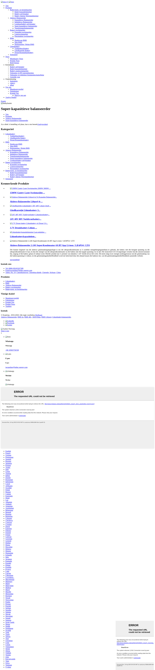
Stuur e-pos (5, 331)
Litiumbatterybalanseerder (61, 317)
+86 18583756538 (12, 350)
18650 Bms (36, 317)
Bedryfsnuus (14, 63)
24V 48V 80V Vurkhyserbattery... (25, 219)
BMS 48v (27, 317)
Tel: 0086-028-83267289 (14, 268)
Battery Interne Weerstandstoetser (26, 16)
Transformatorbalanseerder (24, 28)
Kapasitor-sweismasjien (23, 32)
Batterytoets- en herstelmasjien (21, 10)
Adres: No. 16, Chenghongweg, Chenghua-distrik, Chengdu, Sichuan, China (33, 272)
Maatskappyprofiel (16, 89)
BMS (12, 38)
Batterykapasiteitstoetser (23, 12)
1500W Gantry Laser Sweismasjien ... (27, 192)
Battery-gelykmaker (22, 14)
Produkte (8, 8)
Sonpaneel (13, 55)
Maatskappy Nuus (16, 59)
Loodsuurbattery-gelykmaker (25, 24)
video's (12, 83)
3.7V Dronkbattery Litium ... (23, 228)
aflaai (12, 85)
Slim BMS (18, 42)
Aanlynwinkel (42, 124)
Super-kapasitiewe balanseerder (26, 26)
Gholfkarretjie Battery (22, 50)
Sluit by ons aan (20, 95)
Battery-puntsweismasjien (19, 71)
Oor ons (8, 87)
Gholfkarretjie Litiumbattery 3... (25, 210)
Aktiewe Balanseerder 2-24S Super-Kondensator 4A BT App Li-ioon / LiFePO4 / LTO (50, 245)
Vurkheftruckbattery (22, 48)
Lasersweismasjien (21, 34)
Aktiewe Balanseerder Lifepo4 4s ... (26, 201)
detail (18, 260)
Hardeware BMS (21, 40)
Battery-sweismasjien (17, 30)
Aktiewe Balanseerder (18, 18)
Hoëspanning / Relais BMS (24, 44)
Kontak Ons (14, 93)
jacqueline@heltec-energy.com (16, 367)
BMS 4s (20, 317)
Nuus (7, 57)
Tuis (7, 6)
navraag (13, 260)
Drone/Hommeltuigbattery (24, 53)
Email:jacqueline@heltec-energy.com (18, 270)
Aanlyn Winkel (10, 97)
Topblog (8, 306)
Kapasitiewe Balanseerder (24, 20)
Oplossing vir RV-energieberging (22, 73)
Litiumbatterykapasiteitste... (23, 236)
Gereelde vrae (15, 77)
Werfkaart (38, 315)
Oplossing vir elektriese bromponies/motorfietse (27, 75)
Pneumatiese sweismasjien (24, 36)
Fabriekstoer (14, 91)
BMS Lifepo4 (46, 317)
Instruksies (14, 81)
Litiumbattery (15, 46)
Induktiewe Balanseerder (23, 22)
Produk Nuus (15, 61)
